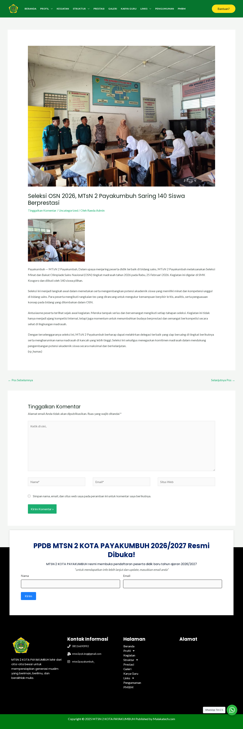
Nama (25, 575)
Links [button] (144, 8)
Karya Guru (129, 8)
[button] (223, 9)
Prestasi (99, 8)
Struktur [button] (79, 8)
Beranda (30, 8)
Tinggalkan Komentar (42, 210)
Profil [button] (44, 8)
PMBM (182, 8)
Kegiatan (63, 8)
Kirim (28, 596)
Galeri (112, 8)
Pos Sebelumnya (20, 380)
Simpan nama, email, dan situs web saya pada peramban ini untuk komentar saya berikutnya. (92, 496)
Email (126, 575)
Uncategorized (68, 210)
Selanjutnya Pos (223, 380)
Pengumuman (164, 8)
